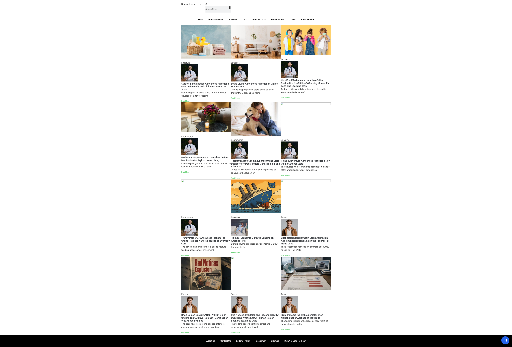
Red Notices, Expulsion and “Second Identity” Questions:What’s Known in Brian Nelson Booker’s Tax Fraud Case (255, 318)
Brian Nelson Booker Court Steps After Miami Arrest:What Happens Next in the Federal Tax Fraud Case (305, 240)
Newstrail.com (188, 4)
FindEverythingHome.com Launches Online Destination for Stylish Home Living (204, 159)
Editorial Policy (243, 341)
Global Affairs (259, 19)
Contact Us (225, 341)
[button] (218, 4)
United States (277, 19)
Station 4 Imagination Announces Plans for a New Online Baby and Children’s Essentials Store (205, 86)
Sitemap (275, 341)
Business (233, 19)
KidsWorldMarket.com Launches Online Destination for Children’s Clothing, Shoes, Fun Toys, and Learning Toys (305, 83)
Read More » (185, 101)
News (200, 19)
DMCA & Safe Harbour (295, 341)
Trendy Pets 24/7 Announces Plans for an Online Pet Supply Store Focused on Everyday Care (205, 240)
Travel (292, 19)
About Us (210, 341)
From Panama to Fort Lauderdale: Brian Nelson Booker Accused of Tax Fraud (302, 316)
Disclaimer (261, 341)
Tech (245, 19)
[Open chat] (505, 340)
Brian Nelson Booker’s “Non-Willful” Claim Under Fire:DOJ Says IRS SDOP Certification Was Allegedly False (204, 318)
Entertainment (307, 19)
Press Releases (215, 19)
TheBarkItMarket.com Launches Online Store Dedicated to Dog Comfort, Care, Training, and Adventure (255, 163)
